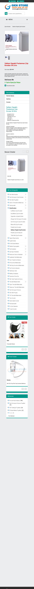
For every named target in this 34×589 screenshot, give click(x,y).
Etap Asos (9, 380)
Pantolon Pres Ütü (14, 276)
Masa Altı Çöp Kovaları (16, 224)
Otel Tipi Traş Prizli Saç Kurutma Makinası (16, 383)
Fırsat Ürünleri (13, 309)
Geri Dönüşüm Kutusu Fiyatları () (17, 404)
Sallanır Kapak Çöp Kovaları (18, 26)
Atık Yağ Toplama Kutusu (16, 279)
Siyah (8, 340)
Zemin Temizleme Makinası (16, 202)
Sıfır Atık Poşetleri (13, 200)
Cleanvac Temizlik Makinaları (16, 287)
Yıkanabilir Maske (11, 344)
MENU (10, 19)
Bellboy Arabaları (13, 273)
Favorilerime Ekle (11, 85)
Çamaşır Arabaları (14, 251)
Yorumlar (8, 102)
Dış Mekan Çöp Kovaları (17, 213)
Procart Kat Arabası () (16, 400)
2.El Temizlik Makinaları (15, 295)
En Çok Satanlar (13, 306)
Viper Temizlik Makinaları (15, 284)
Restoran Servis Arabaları (16, 254)
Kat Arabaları (12, 249)
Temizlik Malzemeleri (14, 281)
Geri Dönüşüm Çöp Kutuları (16, 197)
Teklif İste (8, 99)
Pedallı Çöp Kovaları (16, 227)
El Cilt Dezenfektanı (14, 243)
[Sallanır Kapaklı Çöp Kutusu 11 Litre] (17, 165)
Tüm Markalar (11, 416)
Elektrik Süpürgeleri (14, 246)
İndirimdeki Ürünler (14, 301)
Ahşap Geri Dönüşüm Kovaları (18, 219)
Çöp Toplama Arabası (15, 260)
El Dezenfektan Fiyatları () (16, 410)
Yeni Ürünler (12, 298)
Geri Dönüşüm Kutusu (15, 290)
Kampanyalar (12, 303)
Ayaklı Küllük (12, 241)
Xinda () (11, 413)
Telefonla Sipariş (10, 96)
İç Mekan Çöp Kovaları (16, 211)
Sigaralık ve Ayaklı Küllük (17, 216)
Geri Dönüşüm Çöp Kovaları (18, 221)
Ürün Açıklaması (10, 92)
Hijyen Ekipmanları (14, 238)
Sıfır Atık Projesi (13, 292)
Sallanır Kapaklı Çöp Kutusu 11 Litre (15, 179)
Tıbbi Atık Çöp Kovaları (16, 235)
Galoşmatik (12, 205)
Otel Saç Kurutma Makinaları (16, 265)
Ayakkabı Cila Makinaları (15, 257)
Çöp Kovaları (7, 26)
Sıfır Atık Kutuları (13, 194)
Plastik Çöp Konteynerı (16, 232)
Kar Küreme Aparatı (14, 268)
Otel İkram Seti (13, 271)
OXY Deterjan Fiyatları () (16, 407)
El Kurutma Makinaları (15, 262)
